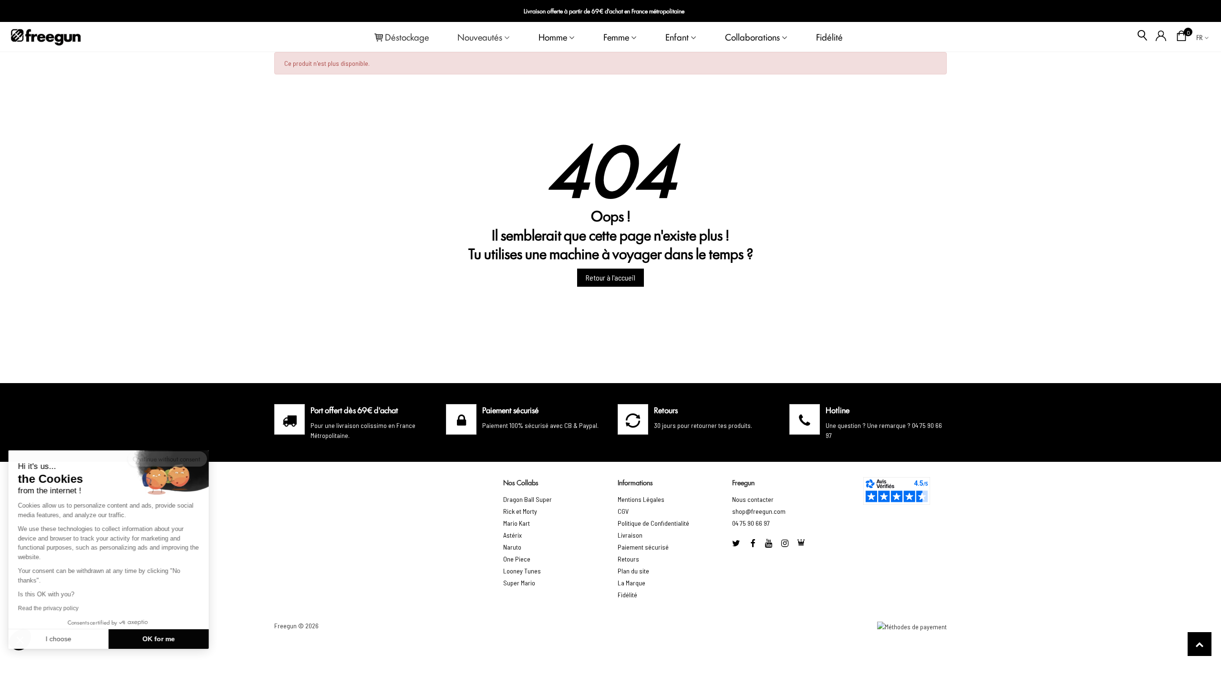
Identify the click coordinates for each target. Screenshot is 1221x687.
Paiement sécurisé (643, 547)
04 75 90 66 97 (751, 523)
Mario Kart (516, 523)
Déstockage (407, 36)
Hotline (837, 410)
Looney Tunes (522, 571)
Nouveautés (479, 36)
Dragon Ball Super (527, 499)
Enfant (677, 36)
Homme (552, 36)
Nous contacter (753, 499)
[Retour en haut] (1199, 644)
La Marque (631, 583)
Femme (616, 36)
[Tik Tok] (801, 543)
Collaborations (752, 36)
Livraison (630, 535)
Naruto (512, 547)
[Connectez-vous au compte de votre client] (1161, 36)
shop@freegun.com (759, 511)
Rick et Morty (520, 511)
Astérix (512, 535)
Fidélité (829, 36)
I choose (59, 639)
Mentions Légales (641, 499)
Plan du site (633, 571)
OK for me (160, 639)
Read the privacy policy (49, 608)
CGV (623, 511)
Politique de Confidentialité (653, 523)
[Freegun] (46, 37)
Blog (1197, 11)
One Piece (516, 559)
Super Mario (519, 583)
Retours (628, 559)
